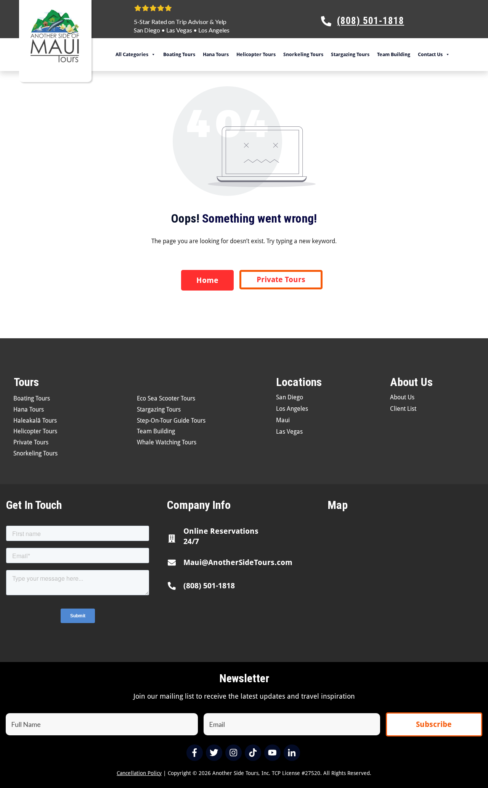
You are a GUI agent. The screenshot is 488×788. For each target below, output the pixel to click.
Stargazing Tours (350, 54)
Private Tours (30, 442)
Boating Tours (179, 54)
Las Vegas (179, 30)
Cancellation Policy (139, 773)
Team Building (393, 54)
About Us (402, 397)
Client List (403, 408)
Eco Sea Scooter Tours (166, 398)
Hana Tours (216, 54)
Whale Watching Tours (166, 442)
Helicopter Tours (256, 54)
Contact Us (430, 54)
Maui (283, 420)
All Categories (132, 54)
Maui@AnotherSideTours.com (237, 562)
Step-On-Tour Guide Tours (171, 420)
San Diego (147, 30)
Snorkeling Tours (303, 54)
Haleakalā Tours (35, 420)
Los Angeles (214, 30)
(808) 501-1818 (209, 585)
